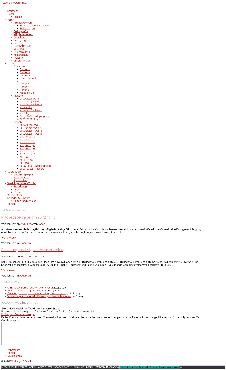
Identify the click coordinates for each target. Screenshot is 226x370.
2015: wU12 (26, 107)
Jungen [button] (18, 122)
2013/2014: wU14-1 (31, 101)
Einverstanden (127, 367)
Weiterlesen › (8, 237)
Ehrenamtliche (22, 51)
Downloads (20, 37)
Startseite (12, 11)
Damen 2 (25, 72)
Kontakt (11, 203)
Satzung (18, 43)
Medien (18, 16)
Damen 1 (25, 69)
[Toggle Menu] (2, 6)
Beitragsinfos (21, 31)
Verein (10, 19)
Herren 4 (24, 89)
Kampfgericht (21, 177)
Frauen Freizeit (28, 78)
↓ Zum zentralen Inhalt (14, 2)
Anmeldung (20, 186)
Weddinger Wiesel (20, 361)
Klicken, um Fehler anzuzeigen (18, 314)
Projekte (18, 57)
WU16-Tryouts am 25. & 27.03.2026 (27, 290)
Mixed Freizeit (27, 92)
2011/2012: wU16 (29, 98)
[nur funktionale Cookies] (181, 367)
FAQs (17, 192)
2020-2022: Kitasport (32, 119)
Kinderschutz (21, 54)
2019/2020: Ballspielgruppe (35, 116)
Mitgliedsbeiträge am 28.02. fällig (28, 217)
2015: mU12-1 (27, 151)
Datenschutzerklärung (168, 367)
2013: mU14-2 (27, 139)
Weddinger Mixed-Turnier (21, 183)
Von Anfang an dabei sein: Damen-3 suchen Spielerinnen (39, 296)
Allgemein (25, 243)
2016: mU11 (26, 157)
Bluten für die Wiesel (25, 200)
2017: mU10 (26, 160)
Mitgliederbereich (23, 34)
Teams (11, 63)
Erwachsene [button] (20, 66)
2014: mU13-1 (27, 145)
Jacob (41, 224)
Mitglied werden (23, 22)
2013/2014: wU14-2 (31, 104)
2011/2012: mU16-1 (31, 127)
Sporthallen (20, 180)
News (10, 13)
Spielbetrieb (14, 171)
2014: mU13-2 (27, 148)
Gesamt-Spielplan (24, 174)
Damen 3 (25, 75)
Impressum (13, 349)
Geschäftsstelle (22, 46)
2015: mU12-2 (27, 154)
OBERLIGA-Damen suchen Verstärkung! (30, 287)
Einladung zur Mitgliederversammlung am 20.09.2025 (37, 293)
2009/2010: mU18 (30, 124)
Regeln (18, 189)
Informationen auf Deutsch (35, 25)
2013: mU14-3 (27, 142)
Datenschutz (14, 355)
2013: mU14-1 (27, 136)
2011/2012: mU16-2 (31, 130)
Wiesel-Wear (14, 195)
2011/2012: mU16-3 (31, 133)
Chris (41, 256)
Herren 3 (24, 87)
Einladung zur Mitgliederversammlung (33, 250)
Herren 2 (24, 84)
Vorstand (19, 49)
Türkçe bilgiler (27, 28)
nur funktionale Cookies (146, 367)
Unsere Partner (22, 60)
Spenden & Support (18, 198)
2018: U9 (25, 113)
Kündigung (20, 40)
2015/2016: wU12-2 (31, 110)
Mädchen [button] (19, 95)
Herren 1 (24, 81)
